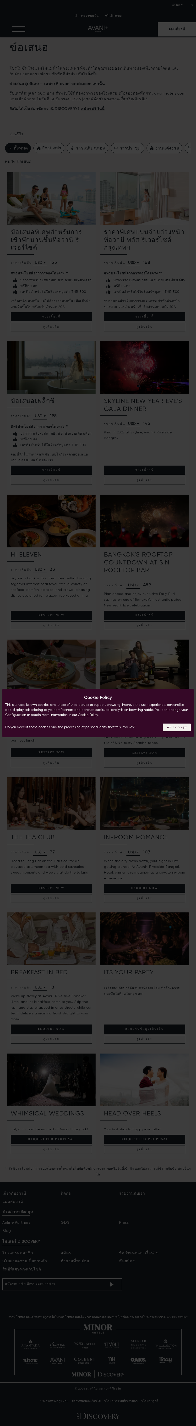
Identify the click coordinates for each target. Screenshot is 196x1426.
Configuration (15, 715)
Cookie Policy (88, 715)
